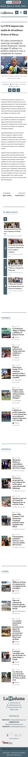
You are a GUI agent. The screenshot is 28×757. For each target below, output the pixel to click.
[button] (21, 12)
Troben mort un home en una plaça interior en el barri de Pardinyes (16, 286)
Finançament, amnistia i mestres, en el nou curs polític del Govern (18, 541)
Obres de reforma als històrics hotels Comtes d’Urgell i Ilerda (19, 605)
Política (4, 460)
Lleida (4, 582)
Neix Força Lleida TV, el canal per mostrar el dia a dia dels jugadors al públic (19, 372)
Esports (13, 86)
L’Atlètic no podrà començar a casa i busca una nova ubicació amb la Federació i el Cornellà (19, 415)
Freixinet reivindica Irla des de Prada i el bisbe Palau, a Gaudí (18, 655)
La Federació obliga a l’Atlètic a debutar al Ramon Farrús (18, 332)
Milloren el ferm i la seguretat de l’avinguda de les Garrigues (19, 585)
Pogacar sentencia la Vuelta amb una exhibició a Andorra (18, 351)
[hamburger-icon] (25, 12)
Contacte (17, 6)
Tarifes (23, 6)
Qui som (3, 6)
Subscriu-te (10, 6)
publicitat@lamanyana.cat (18, 726)
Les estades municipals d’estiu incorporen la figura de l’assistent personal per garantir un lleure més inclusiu (17, 630)
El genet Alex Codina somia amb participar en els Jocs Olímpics (18, 394)
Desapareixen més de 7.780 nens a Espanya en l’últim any (12, 231)
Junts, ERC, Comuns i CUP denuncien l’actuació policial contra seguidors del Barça (18, 521)
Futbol (17, 86)
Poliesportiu (5, 348)
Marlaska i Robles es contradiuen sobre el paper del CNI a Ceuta (18, 464)
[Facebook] (7, 735)
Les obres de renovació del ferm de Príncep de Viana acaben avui (19, 676)
